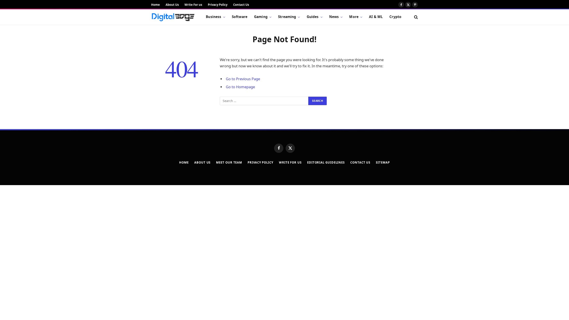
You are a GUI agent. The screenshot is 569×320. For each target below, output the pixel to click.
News (334, 16)
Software (239, 16)
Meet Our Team (229, 162)
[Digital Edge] (173, 17)
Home (155, 5)
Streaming (287, 16)
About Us (172, 5)
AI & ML (376, 16)
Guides (313, 16)
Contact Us (241, 5)
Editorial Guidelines (326, 162)
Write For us (193, 5)
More (354, 16)
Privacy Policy (217, 5)
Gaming (261, 16)
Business (213, 16)
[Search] (415, 17)
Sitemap (383, 162)
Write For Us (290, 162)
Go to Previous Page (243, 78)
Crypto (395, 16)
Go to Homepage (240, 86)
